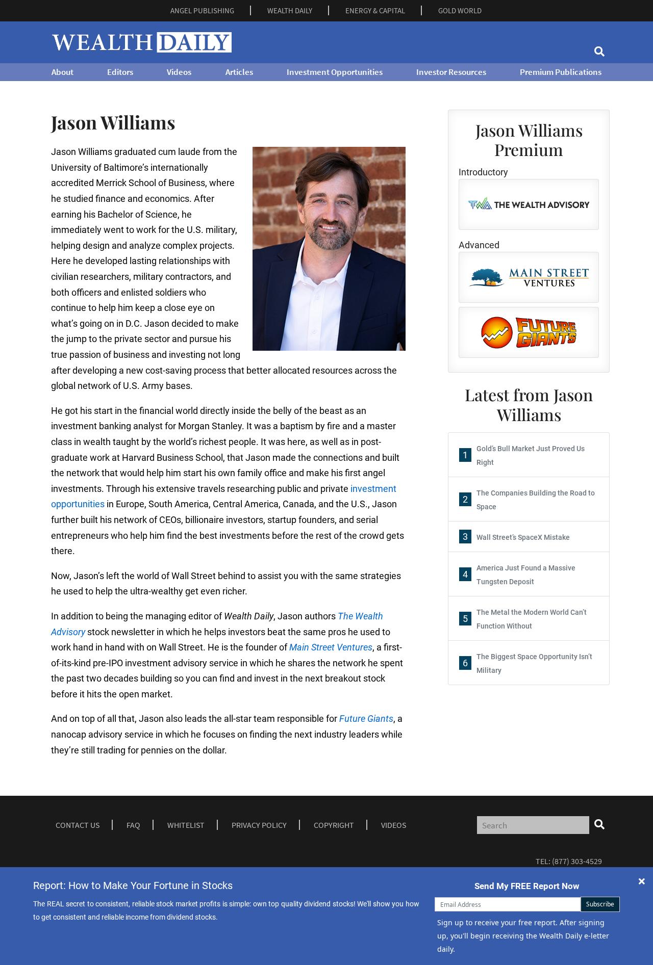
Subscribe (600, 904)
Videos (179, 71)
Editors (120, 71)
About (62, 71)
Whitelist (186, 825)
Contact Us (77, 825)
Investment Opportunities (335, 71)
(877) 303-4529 (577, 861)
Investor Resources (451, 71)
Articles (239, 71)
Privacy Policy (259, 825)
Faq (133, 825)
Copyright (334, 825)
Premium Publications (560, 71)
